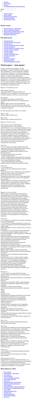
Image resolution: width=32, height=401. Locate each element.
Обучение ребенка (9, 18)
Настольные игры (9, 60)
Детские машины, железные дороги (14, 48)
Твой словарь (7, 15)
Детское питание (8, 52)
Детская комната (8, 41)
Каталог (6, 5)
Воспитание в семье (9, 19)
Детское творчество (9, 55)
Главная (6, 2)
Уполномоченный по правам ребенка (14, 6)
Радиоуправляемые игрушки (12, 61)
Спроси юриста (8, 13)
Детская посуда (8, 44)
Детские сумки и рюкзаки (11, 49)
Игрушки (6, 57)
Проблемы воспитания (10, 16)
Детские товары (8, 51)
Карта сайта (7, 3)
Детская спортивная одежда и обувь (14, 45)
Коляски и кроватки (9, 58)
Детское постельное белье (11, 54)
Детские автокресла (9, 47)
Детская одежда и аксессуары (12, 42)
